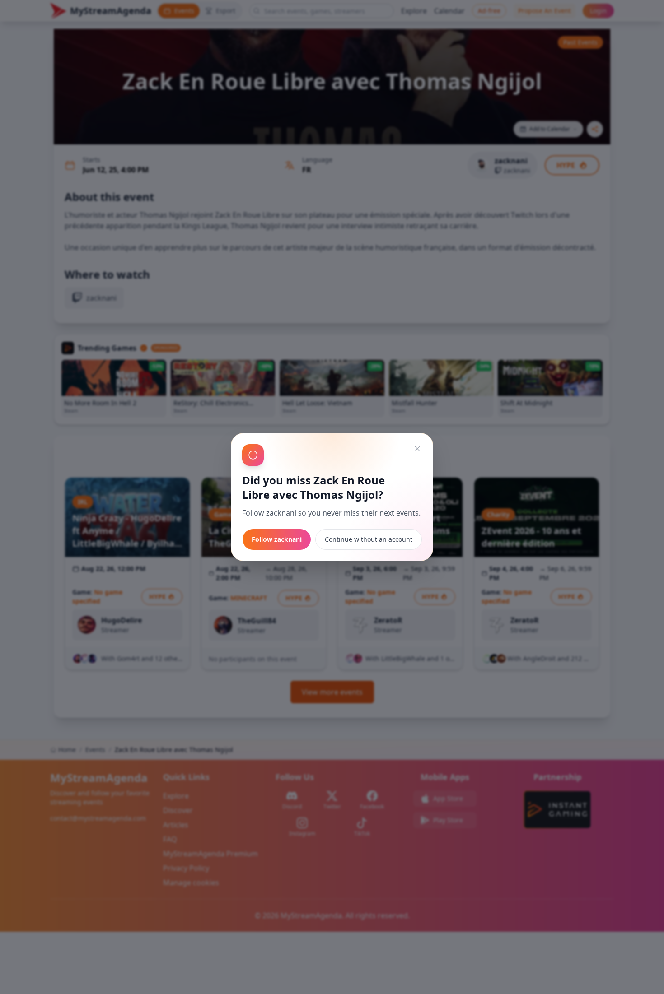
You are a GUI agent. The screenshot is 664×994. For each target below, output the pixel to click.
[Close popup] (417, 449)
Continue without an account (368, 539)
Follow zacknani (277, 539)
